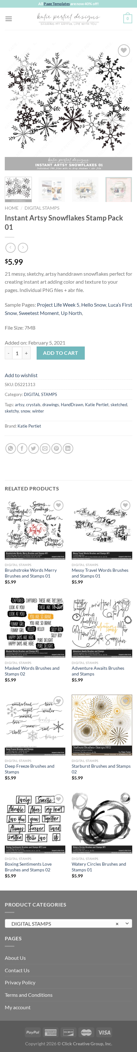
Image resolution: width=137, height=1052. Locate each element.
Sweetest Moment (39, 313)
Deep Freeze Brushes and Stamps (29, 769)
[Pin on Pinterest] (56, 448)
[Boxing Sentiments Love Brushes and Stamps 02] (35, 823)
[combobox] (68, 923)
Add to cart (60, 353)
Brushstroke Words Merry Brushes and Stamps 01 (31, 573)
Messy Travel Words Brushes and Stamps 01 (100, 573)
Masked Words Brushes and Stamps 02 (32, 671)
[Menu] (8, 18)
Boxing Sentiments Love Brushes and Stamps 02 (28, 867)
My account (18, 1007)
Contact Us (17, 970)
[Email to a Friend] (45, 448)
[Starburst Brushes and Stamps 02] (102, 725)
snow (25, 411)
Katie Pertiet (97, 404)
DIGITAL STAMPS (42, 208)
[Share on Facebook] (22, 448)
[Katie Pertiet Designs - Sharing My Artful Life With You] (68, 18)
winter (38, 411)
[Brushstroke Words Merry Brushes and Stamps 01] (35, 529)
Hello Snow (93, 305)
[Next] (121, 106)
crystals (33, 404)
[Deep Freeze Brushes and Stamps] (35, 725)
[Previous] (15, 106)
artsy (19, 404)
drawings (50, 404)
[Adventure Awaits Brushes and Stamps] (102, 627)
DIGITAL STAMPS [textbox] (65, 924)
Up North (71, 313)
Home (11, 208)
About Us (15, 958)
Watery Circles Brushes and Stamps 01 (99, 867)
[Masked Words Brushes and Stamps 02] (35, 627)
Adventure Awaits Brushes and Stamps (98, 671)
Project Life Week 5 (58, 305)
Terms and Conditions (29, 995)
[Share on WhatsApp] (10, 448)
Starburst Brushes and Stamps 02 (101, 769)
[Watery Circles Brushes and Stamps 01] (102, 823)
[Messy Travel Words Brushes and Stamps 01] (102, 529)
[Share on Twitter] (33, 448)
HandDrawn (72, 404)
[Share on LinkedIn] (68, 448)
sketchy (12, 411)
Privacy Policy (20, 982)
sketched (119, 404)
